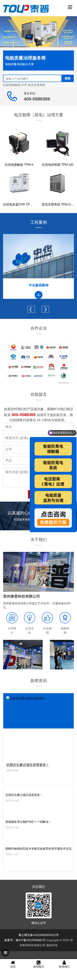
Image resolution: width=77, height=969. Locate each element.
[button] (34, 42)
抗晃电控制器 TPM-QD (58, 164)
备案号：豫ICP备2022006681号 (25, 940)
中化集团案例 (38, 285)
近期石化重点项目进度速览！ (27, 765)
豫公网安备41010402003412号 (38, 935)
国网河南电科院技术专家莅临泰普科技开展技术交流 (38, 848)
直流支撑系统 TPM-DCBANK (58, 204)
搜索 (67, 78)
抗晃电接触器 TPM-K (19, 164)
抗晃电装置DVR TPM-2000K (19, 204)
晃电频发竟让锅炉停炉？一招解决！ (28, 821)
